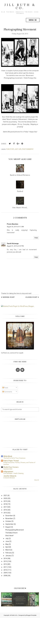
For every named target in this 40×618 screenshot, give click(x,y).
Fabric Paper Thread (11, 461)
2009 (5, 573)
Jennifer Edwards (9, 476)
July (6, 538)
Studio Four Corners (11, 467)
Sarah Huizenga (13, 243)
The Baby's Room (11, 533)
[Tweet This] (10, 143)
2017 (5, 507)
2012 (5, 564)
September (9, 524)
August (8, 527)
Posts (6, 388)
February (8, 553)
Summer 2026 (7, 469)
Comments (8, 392)
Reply (36, 238)
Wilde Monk (7, 456)
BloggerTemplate (31, 615)
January (8, 555)
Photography (27, 149)
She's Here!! (9, 535)
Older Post (31, 297)
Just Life (17, 149)
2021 (5, 495)
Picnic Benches (12, 224)
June (7, 541)
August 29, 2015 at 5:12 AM (15, 226)
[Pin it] (22, 143)
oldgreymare (8, 471)
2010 (5, 570)
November (9, 518)
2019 (5, 501)
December (9, 515)
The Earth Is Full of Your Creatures (14, 458)
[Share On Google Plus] (18, 143)
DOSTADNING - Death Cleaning (13, 473)
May (6, 544)
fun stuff (10, 149)
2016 (5, 510)
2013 (5, 561)
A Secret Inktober (9, 478)
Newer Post (9, 297)
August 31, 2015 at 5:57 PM (15, 246)
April (7, 547)
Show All (36, 480)
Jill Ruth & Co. (20, 6)
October (8, 521)
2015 (5, 513)
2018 (5, 504)
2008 (5, 575)
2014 (5, 558)
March (7, 550)
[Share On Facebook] (14, 143)
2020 (5, 498)
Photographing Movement (14, 530)
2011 (5, 567)
